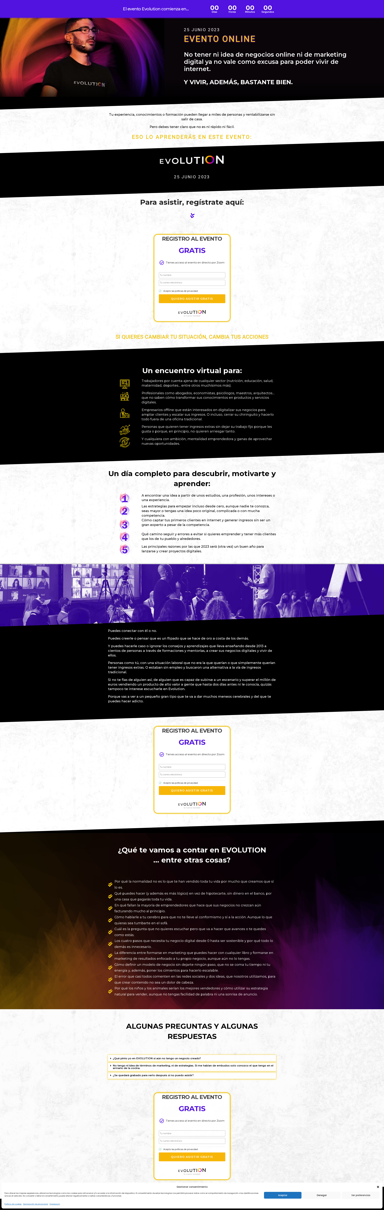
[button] (378, 1186)
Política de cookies (13, 1204)
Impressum (55, 1204)
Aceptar (282, 1195)
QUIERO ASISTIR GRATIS (192, 298)
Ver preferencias (360, 1195)
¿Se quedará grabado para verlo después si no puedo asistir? (153, 1075)
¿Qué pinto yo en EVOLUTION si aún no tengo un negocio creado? (157, 1058)
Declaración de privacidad (35, 1204)
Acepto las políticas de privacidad (180, 291)
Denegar (322, 1195)
